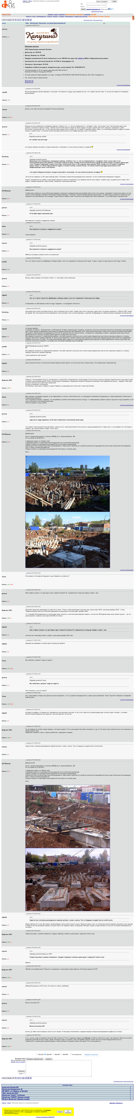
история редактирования (123, 85)
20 (30, 20)
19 (28, 20)
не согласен (68, 1111)
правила (50, 14)
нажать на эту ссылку (18, 1062)
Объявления (69, 16)
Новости (28, 16)
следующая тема (88, 20)
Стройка (61, 16)
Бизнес (55, 16)
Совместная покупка (80, 16)
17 (23, 20)
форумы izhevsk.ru (116, 1103)
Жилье (30, 1)
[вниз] (133, 18)
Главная (25, 1)
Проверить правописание (35, 1059)
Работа (49, 16)
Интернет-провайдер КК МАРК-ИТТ (45, 1117)
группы (101, 16)
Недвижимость (41, 16)
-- (25, 25)
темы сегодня (93, 16)
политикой (28, 1112)
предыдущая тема (97, 20)
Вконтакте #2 (29, 82)
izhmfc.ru (81, 58)
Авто (34, 16)
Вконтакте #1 (29, 81)
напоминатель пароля (97, 11)
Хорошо (60, 1112)
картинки (62, 14)
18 (26, 20)
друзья (107, 16)
